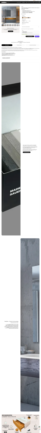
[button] (37, 2)
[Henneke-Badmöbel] (5, 2)
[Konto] (36, 2)
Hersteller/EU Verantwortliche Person (6, 58)
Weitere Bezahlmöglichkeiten (37, 37)
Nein (24, 23)
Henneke (22, 6)
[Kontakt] (35, 2)
